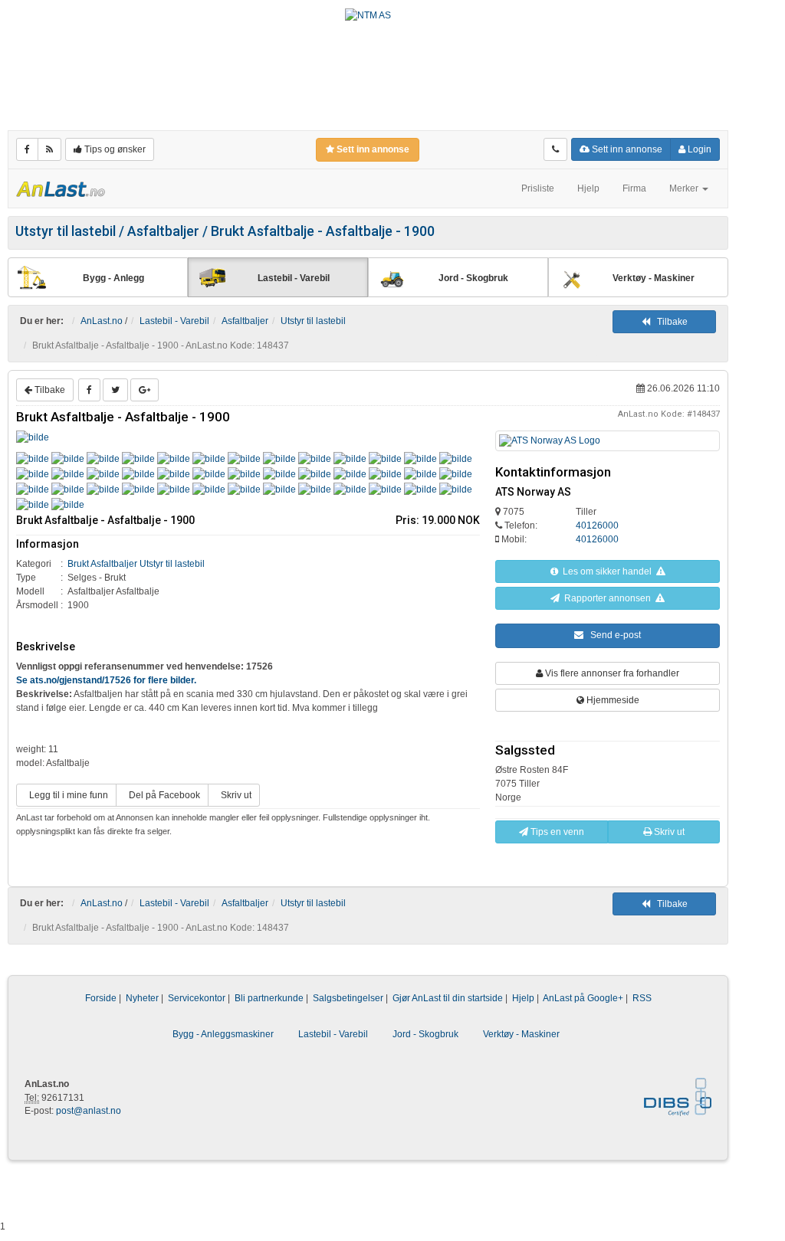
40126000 (597, 525)
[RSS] (49, 149)
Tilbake (669, 321)
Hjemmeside (611, 700)
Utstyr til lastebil (313, 321)
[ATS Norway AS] (607, 441)
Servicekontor (196, 998)
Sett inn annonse (626, 149)
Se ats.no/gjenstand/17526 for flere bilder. (106, 680)
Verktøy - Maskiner (521, 1034)
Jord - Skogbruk (425, 1034)
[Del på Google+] (144, 389)
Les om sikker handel (607, 571)
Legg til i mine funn (66, 795)
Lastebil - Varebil (174, 321)
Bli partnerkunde (269, 998)
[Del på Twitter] (115, 389)
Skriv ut (233, 795)
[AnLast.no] (60, 188)
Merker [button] (685, 188)
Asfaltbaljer (245, 321)
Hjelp (588, 188)
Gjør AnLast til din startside (447, 998)
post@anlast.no (88, 1110)
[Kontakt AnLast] (555, 149)
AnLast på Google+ (583, 998)
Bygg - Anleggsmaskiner (223, 1034)
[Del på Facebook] (89, 389)
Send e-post (612, 635)
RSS (642, 998)
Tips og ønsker (114, 149)
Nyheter (142, 998)
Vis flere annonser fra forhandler (611, 673)
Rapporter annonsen (607, 598)
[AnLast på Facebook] (27, 149)
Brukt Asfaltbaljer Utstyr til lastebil (136, 563)
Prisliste (537, 188)
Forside (101, 998)
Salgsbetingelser (348, 998)
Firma (634, 188)
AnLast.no (101, 321)
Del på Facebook (162, 795)
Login (698, 149)
